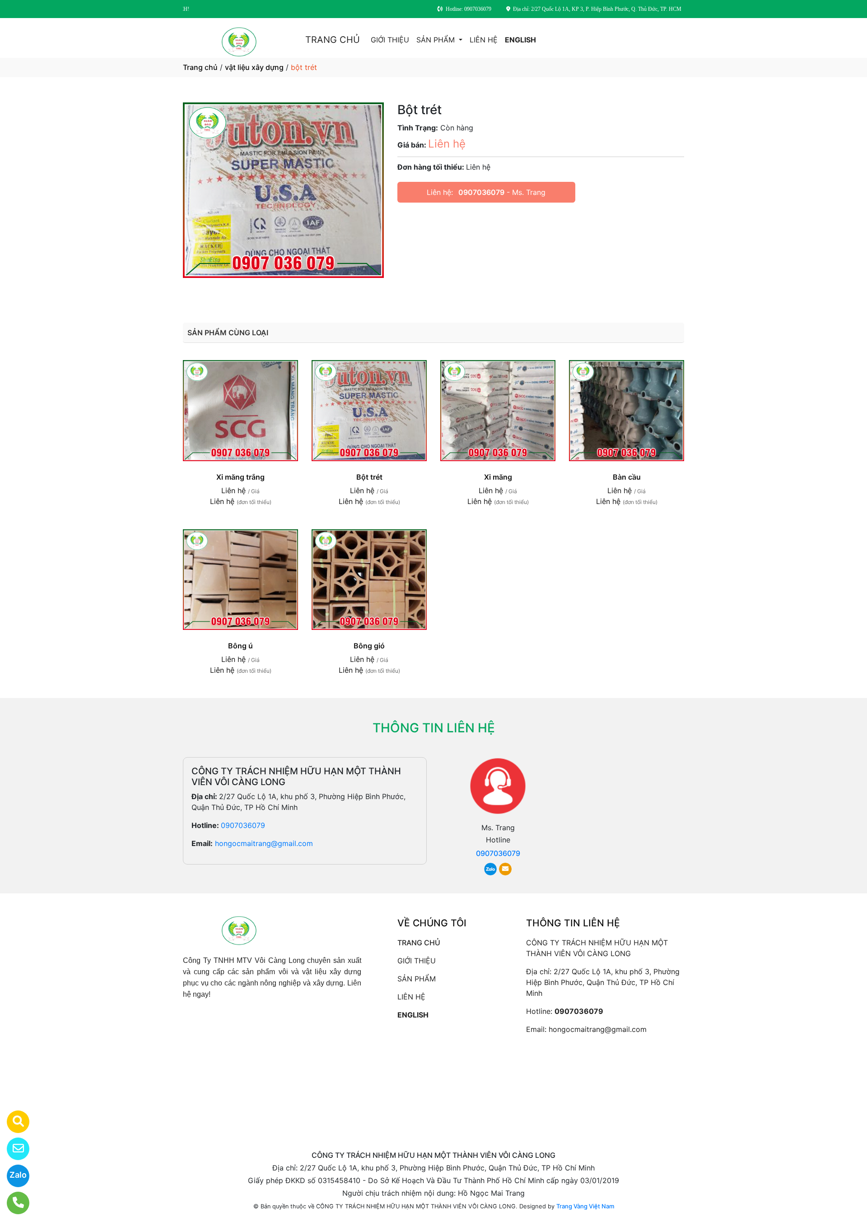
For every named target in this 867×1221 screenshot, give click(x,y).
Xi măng (498, 476)
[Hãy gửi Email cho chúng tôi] (12, 1149)
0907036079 (481, 192)
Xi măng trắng (240, 476)
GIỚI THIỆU (390, 39)
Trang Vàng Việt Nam (585, 1206)
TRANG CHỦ (332, 39)
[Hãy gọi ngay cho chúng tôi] (12, 1203)
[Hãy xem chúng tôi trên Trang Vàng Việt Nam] (12, 1122)
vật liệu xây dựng (254, 67)
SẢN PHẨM (436, 39)
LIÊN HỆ (484, 39)
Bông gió (369, 645)
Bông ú (240, 645)
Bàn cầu (627, 476)
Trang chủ (200, 67)
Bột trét (369, 476)
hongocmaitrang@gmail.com (264, 843)
